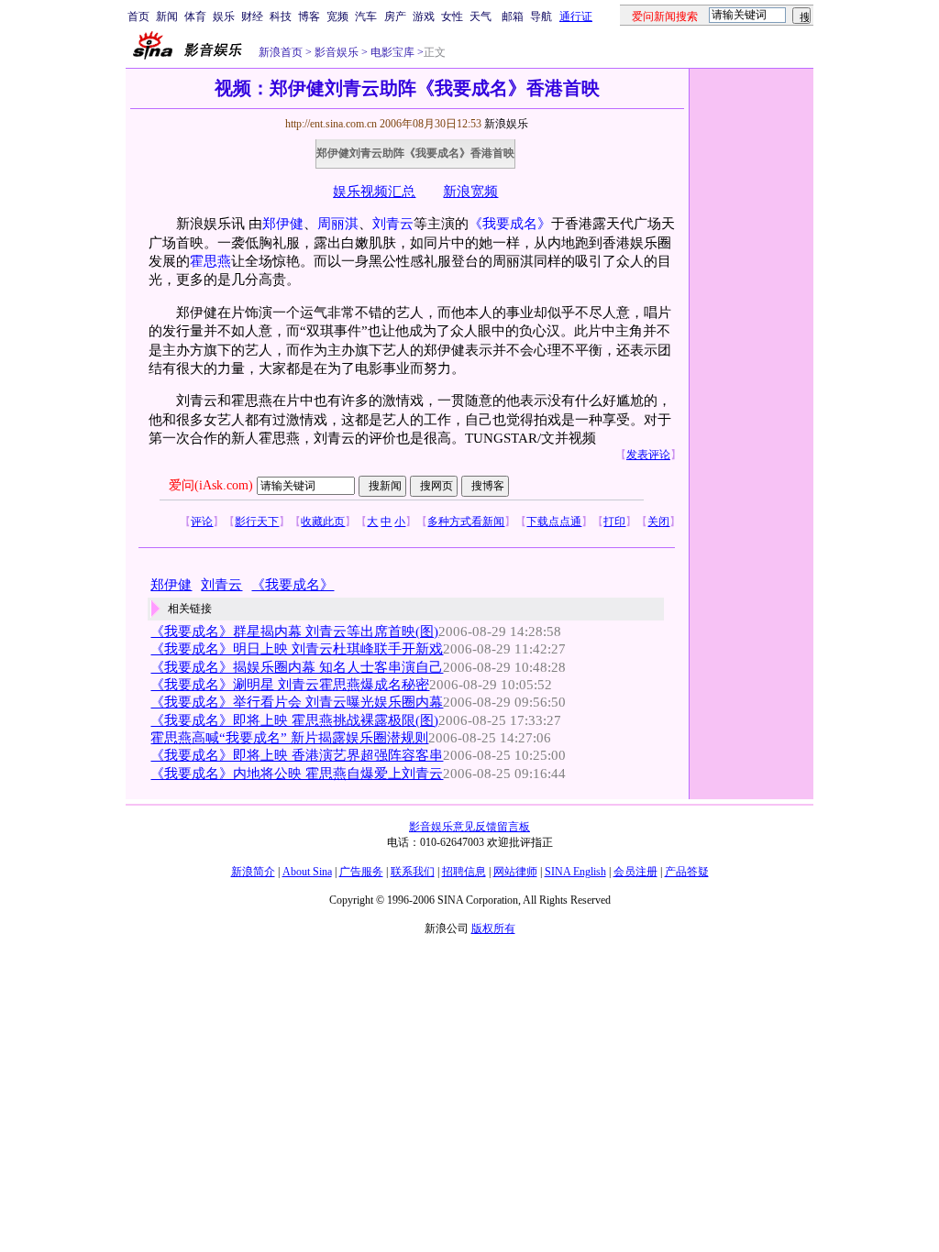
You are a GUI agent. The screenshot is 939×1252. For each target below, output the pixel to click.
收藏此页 (323, 521)
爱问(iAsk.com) (211, 485)
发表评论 (648, 454)
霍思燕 (210, 261)
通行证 (575, 16)
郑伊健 (283, 223)
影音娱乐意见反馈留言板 (469, 826)
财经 (252, 16)
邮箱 (513, 16)
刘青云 (393, 223)
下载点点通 (553, 521)
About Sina (307, 871)
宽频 (337, 16)
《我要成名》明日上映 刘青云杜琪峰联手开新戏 (296, 649)
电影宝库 (391, 52)
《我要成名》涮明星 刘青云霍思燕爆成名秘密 (289, 684)
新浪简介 (253, 871)
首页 (138, 16)
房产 (395, 16)
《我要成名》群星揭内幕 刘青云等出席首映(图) (294, 631)
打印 (614, 521)
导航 (541, 16)
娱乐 (224, 16)
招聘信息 (464, 871)
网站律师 (515, 871)
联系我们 (413, 871)
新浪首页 (281, 52)
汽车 (366, 16)
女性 (452, 16)
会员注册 (635, 871)
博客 (309, 16)
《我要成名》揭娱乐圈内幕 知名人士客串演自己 (296, 667)
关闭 (658, 521)
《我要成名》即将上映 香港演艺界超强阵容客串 (296, 755)
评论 (202, 521)
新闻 (167, 16)
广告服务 (361, 871)
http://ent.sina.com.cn (332, 123)
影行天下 (257, 521)
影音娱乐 (337, 52)
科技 (281, 16)
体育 (195, 16)
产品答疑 (687, 871)
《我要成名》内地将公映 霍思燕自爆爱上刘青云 (296, 773)
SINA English (575, 871)
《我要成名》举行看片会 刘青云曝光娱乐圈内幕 (296, 702)
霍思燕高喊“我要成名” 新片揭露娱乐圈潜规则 (289, 737)
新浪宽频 (470, 191)
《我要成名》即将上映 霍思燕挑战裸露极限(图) (294, 720)
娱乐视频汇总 (374, 191)
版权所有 (493, 928)
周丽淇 (338, 223)
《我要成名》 (510, 223)
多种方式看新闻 (465, 521)
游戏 (424, 16)
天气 (481, 16)
